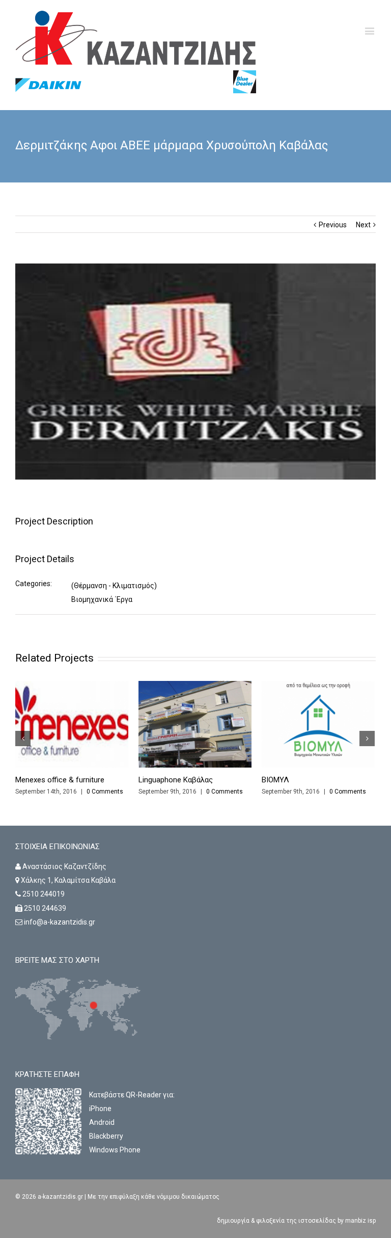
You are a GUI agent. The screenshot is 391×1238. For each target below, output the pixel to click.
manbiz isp (360, 1220)
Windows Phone (115, 1150)
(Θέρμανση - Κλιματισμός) (114, 586)
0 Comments (105, 791)
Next (363, 225)
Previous (333, 225)
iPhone (100, 1108)
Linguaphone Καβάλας (175, 779)
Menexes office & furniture (59, 779)
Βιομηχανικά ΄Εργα (101, 599)
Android (102, 1122)
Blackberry (106, 1136)
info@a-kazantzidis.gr (59, 922)
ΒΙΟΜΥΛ (275, 779)
